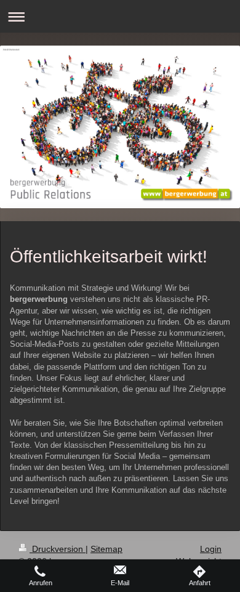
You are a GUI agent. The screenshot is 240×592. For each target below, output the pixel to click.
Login (211, 549)
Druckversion (58, 549)
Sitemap (106, 549)
